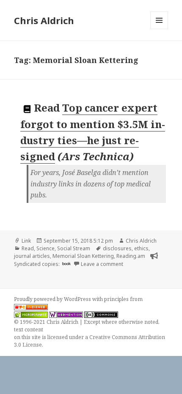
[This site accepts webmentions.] (66, 314)
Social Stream (73, 248)
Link (26, 240)
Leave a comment (102, 264)
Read (28, 248)
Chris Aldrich (44, 20)
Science (45, 248)
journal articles (32, 256)
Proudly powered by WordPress (53, 299)
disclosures (117, 248)
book (66, 263)
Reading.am (130, 256)
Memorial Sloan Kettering (83, 256)
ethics (141, 248)
